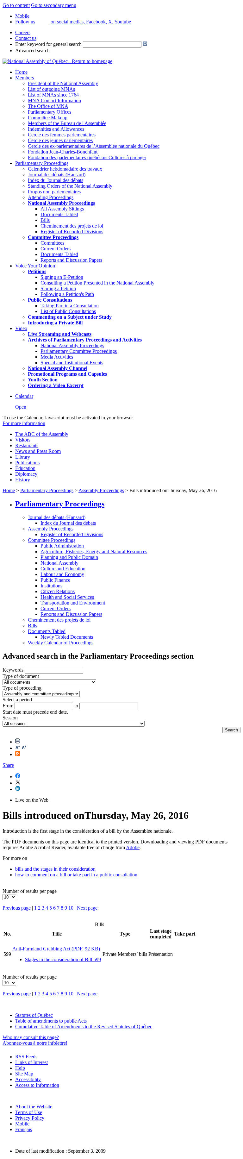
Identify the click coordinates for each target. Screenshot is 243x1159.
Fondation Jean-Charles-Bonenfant (62, 151)
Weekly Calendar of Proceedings (60, 642)
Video (21, 328)
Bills (45, 220)
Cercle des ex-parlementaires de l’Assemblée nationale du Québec (93, 146)
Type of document (21, 676)
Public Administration (62, 545)
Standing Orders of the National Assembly (70, 186)
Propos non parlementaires (54, 191)
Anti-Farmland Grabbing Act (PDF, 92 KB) (56, 948)
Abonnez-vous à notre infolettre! (35, 1043)
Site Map (24, 1073)
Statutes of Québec (34, 1015)
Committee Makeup (47, 117)
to (76, 705)
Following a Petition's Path (67, 294)
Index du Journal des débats (55, 180)
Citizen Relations (57, 591)
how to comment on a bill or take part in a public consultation (76, 874)
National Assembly (59, 563)
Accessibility (28, 1079)
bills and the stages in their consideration (55, 869)
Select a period (17, 699)
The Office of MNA (48, 106)
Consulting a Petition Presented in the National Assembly (97, 282)
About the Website (33, 1106)
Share (8, 765)
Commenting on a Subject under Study (70, 317)
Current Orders (55, 248)
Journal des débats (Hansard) (56, 174)
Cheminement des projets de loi (71, 226)
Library (22, 457)
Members (24, 77)
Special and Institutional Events (71, 362)
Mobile (22, 1123)
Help (20, 1068)
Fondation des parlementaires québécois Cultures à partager (87, 157)
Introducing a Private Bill (55, 322)
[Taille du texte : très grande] (24, 748)
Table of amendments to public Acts (51, 1021)
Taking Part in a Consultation (69, 305)
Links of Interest (31, 1062)
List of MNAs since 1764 (53, 94)
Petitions (37, 271)
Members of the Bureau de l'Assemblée (67, 123)
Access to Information (37, 1085)
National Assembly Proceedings (72, 345)
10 (70, 908)
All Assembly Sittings (62, 208)
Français (23, 1129)
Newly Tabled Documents (66, 637)
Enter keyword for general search (48, 44)
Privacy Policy (29, 1118)
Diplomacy (26, 474)
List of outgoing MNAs (51, 89)
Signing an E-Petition (61, 277)
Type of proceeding (22, 688)
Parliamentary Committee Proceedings (78, 351)
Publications (27, 462)
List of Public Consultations (68, 311)
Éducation (25, 468)
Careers (22, 32)
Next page (87, 908)
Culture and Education (62, 568)
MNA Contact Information (54, 100)
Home (21, 72)
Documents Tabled (59, 214)
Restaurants (26, 445)
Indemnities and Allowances (56, 129)
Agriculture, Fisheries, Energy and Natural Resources (93, 551)
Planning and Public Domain (69, 557)
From (8, 705)
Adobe (133, 847)
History (22, 479)
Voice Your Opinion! (36, 265)
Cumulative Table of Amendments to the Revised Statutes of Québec (83, 1026)
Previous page (17, 908)
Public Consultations (50, 300)
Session (10, 717)
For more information (24, 423)
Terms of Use (28, 1112)
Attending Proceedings (50, 197)
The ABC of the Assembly (41, 434)
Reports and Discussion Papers (71, 260)
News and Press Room (38, 451)
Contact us (25, 38)
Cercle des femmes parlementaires (62, 134)
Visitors (22, 439)
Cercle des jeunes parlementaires (60, 140)
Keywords (13, 670)
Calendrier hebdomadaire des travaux (65, 169)
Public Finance (55, 580)
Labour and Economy (62, 574)
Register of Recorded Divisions (71, 231)
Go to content (16, 5)
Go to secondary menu (53, 5)
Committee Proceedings (53, 237)
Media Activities (56, 357)
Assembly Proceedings (101, 490)
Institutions (51, 585)
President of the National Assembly (63, 83)
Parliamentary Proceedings (41, 163)
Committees (52, 243)
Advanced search (32, 50)
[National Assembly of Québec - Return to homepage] (57, 61)
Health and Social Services (67, 597)
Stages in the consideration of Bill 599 (63, 959)
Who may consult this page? (31, 1037)
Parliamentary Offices (49, 112)
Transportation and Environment (72, 602)
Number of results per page (30, 891)
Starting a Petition (58, 288)
